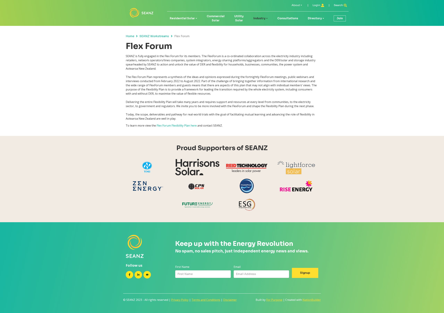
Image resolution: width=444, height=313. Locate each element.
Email (237, 267)
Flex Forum (164, 125)
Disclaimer (230, 300)
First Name (182, 267)
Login (317, 5)
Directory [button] (315, 18)
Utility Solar (239, 18)
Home (130, 36)
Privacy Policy (180, 300)
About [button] (296, 5)
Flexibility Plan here (184, 125)
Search (338, 5)
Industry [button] (259, 18)
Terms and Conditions (205, 300)
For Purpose (274, 300)
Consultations (287, 18)
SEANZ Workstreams (154, 36)
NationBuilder (311, 300)
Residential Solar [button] (182, 18)
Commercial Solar (216, 18)
